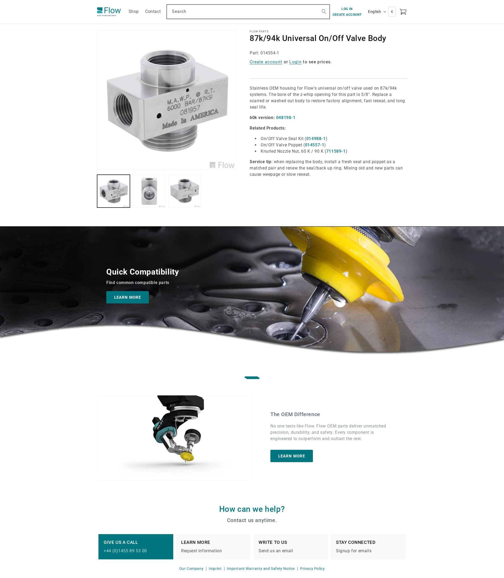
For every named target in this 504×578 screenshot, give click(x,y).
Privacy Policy (312, 568)
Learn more (291, 456)
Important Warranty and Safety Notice (261, 568)
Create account (266, 61)
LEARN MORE (127, 297)
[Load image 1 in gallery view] (113, 191)
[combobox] (248, 11)
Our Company (191, 568)
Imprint (215, 568)
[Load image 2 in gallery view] (149, 191)
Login (295, 61)
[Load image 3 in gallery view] (184, 191)
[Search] (324, 11)
